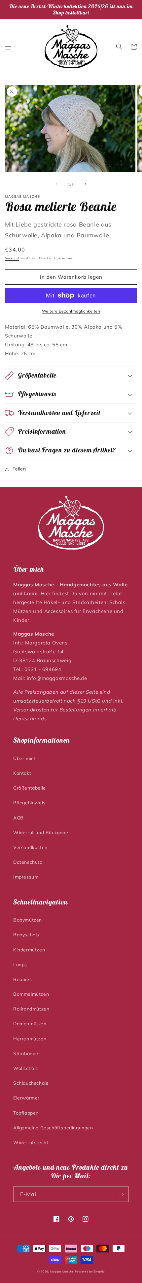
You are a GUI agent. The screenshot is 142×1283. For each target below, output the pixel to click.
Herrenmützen (29, 1039)
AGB (18, 818)
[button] (8, 46)
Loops (20, 965)
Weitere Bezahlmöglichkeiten (71, 311)
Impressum (25, 877)
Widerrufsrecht (30, 1142)
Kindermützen (29, 950)
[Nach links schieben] (56, 184)
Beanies (22, 979)
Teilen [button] (19, 469)
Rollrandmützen (31, 1009)
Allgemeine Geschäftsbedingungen (53, 1128)
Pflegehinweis (29, 803)
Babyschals (26, 935)
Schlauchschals (30, 1083)
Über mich (24, 758)
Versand (12, 258)
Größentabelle (29, 788)
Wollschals (25, 1068)
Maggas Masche (62, 1271)
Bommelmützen (31, 994)
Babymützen (27, 920)
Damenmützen (30, 1024)
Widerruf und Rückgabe (40, 833)
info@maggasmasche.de (57, 678)
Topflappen (26, 1113)
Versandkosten (30, 847)
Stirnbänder (26, 1053)
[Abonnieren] (121, 1194)
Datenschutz (27, 862)
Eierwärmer (26, 1098)
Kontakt (22, 773)
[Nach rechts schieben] (85, 184)
